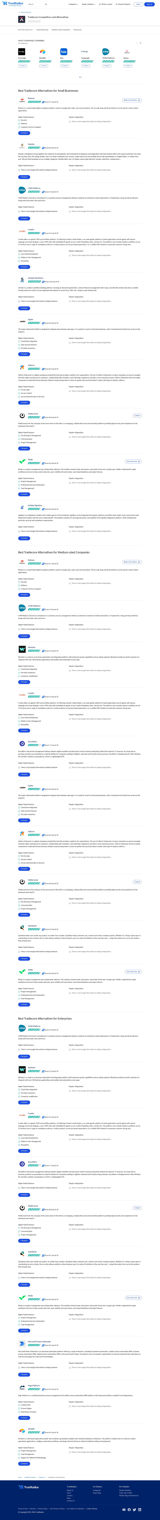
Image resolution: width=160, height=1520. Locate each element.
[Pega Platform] (22, 1388)
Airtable (31, 1429)
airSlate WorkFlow (35, 278)
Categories (72, 4)
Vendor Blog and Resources (128, 1496)
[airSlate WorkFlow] (22, 280)
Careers (69, 1496)
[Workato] (22, 649)
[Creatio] (22, 232)
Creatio (31, 230)
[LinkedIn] (139, 1509)
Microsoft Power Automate (39, 1342)
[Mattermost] (22, 416)
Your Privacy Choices (57, 1509)
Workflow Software (30, 1477)
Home (20, 1477)
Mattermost (33, 414)
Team (69, 1493)
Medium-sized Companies (61, 30)
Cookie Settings (91, 1509)
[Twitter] (134, 1509)
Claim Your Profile (125, 1493)
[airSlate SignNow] (22, 507)
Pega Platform (34, 1386)
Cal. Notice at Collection (75, 1509)
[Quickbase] (22, 928)
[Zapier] (22, 321)
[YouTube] (124, 1509)
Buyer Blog (97, 1493)
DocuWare (32, 742)
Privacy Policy (43, 1509)
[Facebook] (129, 1509)
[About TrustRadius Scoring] (43, 102)
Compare (24, 133)
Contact (137, 416)
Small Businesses (42, 30)
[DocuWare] (22, 744)
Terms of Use (22, 1509)
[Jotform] (22, 367)
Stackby (31, 144)
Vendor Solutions (125, 1490)
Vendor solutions (87, 4)
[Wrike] (22, 462)
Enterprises (78, 30)
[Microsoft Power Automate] (22, 1344)
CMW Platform (34, 188)
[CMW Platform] (22, 190)
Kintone (31, 98)
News (69, 1498)
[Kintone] (22, 100)
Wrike (30, 460)
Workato (31, 647)
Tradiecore (42, 1477)
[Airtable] (22, 1431)
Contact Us (71, 1501)
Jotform (31, 365)
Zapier (30, 320)
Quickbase (32, 926)
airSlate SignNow (35, 506)
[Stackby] (22, 146)
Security (32, 1509)
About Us (70, 1490)
